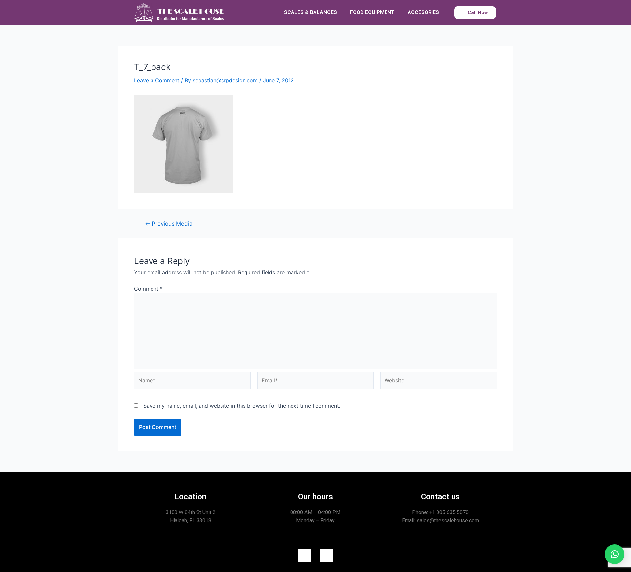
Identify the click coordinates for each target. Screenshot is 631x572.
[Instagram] (326, 555)
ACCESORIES (423, 12)
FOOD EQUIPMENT (372, 12)
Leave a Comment (156, 80)
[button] (614, 554)
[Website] (438, 381)
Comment (148, 288)
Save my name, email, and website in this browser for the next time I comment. (241, 405)
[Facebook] (304, 555)
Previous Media (169, 223)
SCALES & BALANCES (310, 12)
